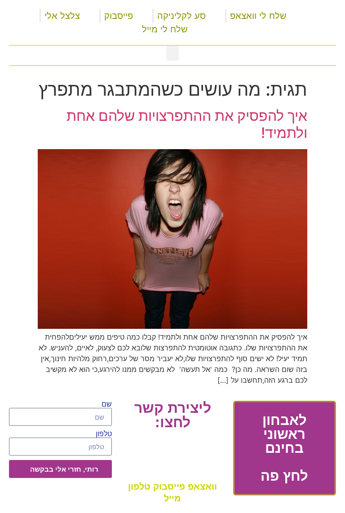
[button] (172, 53)
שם (107, 404)
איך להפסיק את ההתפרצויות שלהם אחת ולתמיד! (186, 124)
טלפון (104, 434)
